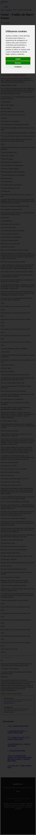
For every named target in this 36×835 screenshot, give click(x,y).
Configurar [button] (18, 67)
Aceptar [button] (18, 59)
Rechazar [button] (18, 63)
